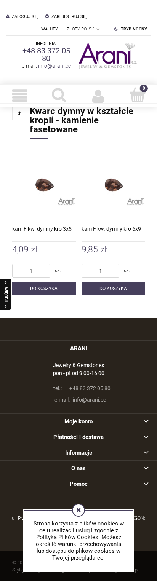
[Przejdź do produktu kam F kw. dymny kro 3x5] (44, 184)
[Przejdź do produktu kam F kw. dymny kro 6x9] (113, 184)
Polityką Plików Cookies (67, 537)
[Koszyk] (137, 95)
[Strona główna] (106, 55)
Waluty (49, 29)
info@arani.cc (54, 66)
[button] (19, 96)
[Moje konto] (98, 96)
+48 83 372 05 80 (46, 54)
